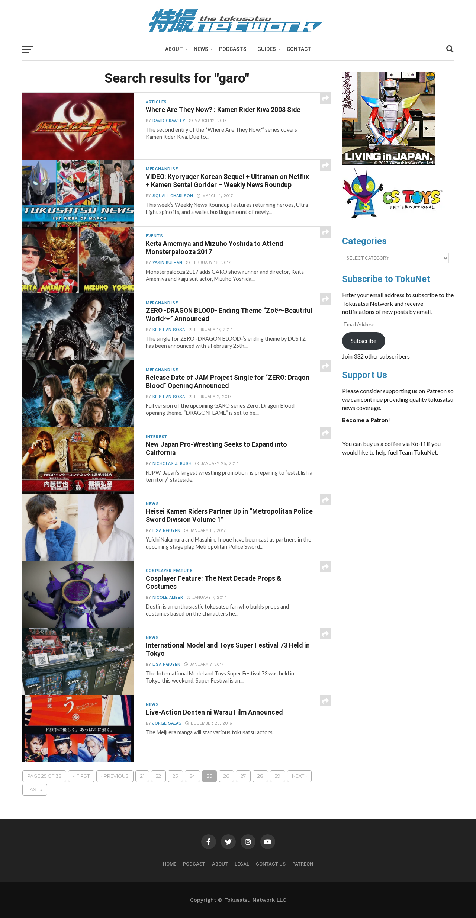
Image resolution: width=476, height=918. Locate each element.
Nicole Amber (167, 597)
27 (243, 776)
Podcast (194, 864)
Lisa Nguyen (166, 530)
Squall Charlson (172, 195)
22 (158, 776)
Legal (242, 864)
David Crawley (168, 120)
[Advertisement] (398, 517)
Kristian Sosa (168, 329)
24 (192, 776)
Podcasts (233, 49)
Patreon (302, 864)
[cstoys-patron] (395, 222)
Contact (299, 49)
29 (277, 776)
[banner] (388, 163)
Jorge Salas (166, 723)
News (201, 49)
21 (142, 776)
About (174, 49)
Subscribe (363, 340)
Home (169, 864)
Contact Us (271, 864)
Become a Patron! (366, 420)
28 (260, 776)
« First (81, 776)
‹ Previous (115, 776)
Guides (266, 49)
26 (226, 776)
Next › (299, 776)
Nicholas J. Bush (172, 463)
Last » (34, 789)
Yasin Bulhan (167, 262)
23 (175, 776)
